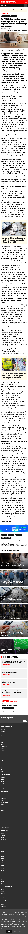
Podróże (2, 877)
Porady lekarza (3, 843)
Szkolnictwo (3, 814)
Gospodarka (3, 893)
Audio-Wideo (3, 777)
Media (2, 818)
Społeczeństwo (4, 791)
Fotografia (3, 779)
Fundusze (2, 760)
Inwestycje (3, 765)
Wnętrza (2, 881)
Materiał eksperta (4, 900)
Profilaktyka (3, 845)
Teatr (2, 862)
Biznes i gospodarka (6, 726)
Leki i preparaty (3, 839)
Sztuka (2, 860)
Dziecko (2, 810)
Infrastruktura (3, 735)
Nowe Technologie (4, 902)
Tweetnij (17, 30)
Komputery (3, 783)
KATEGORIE (3, 5)
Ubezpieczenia (3, 752)
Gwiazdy (2, 870)
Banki (2, 758)
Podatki (2, 796)
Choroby (2, 833)
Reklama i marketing (4, 825)
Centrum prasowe (5, 13)
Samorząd (2, 804)
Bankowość (3, 889)
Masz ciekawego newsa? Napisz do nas (8, 15)
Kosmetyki (3, 835)
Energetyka (3, 731)
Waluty (2, 771)
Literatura (2, 856)
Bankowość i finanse (6, 756)
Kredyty (2, 767)
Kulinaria (2, 872)
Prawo (2, 800)
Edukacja (3, 808)
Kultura (2, 851)
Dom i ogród (3, 868)
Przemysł (2, 742)
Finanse (2, 891)
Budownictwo (3, 729)
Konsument (3, 794)
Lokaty (2, 769)
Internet (2, 781)
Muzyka (2, 858)
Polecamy (11, 30)
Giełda (2, 763)
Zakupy (2, 883)
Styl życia (2, 879)
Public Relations (4, 823)
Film (1, 854)
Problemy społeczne (4, 802)
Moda (2, 874)
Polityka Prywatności (17, 931)
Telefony (2, 788)
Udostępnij (25, 30)
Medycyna (3, 841)
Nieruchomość (3, 740)
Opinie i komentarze (6, 886)
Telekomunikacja (4, 746)
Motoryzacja (3, 738)
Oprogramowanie (4, 785)
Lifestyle (3, 865)
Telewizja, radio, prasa (5, 827)
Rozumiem (9, 931)
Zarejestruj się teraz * (9, 708)
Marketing (2, 897)
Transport (2, 748)
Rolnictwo (2, 744)
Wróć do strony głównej (5, 537)
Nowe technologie (5, 774)
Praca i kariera (3, 798)
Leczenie (2, 837)
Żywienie (2, 848)
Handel (2, 733)
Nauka (2, 812)
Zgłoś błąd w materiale (23, 540)
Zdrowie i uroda (4, 830)
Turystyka (2, 750)
